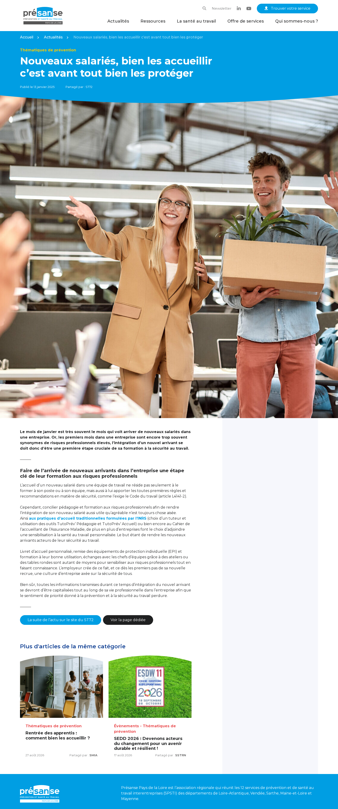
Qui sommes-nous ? (296, 21)
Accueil (26, 37)
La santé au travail (196, 21)
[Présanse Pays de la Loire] (43, 15)
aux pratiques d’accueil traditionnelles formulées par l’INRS (87, 518)
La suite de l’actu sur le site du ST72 (61, 620)
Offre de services (245, 21)
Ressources (152, 21)
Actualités (118, 21)
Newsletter (221, 8)
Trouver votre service (290, 8)
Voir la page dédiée (128, 620)
